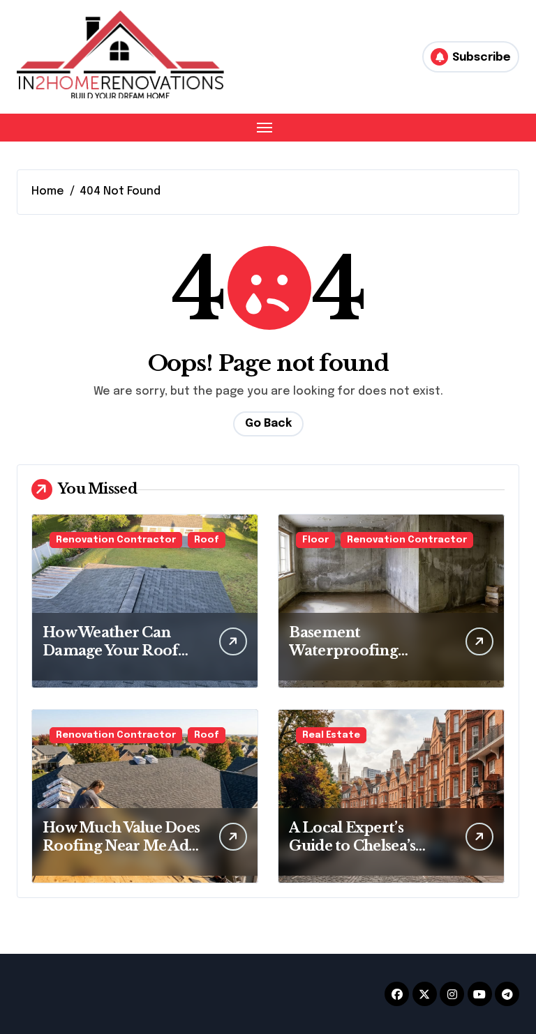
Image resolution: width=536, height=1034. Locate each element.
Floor (315, 540)
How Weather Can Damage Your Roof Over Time (110, 650)
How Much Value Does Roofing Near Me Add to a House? (121, 845)
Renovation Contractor (116, 540)
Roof (206, 540)
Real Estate (331, 735)
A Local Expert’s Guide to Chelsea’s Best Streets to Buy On (367, 845)
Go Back (268, 423)
